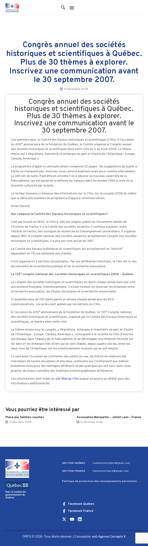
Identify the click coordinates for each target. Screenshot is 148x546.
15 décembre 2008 (20, 422)
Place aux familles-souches (24, 417)
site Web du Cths (67, 379)
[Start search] (63, 7)
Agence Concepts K (112, 536)
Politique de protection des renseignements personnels (99, 481)
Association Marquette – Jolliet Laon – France (109, 417)
